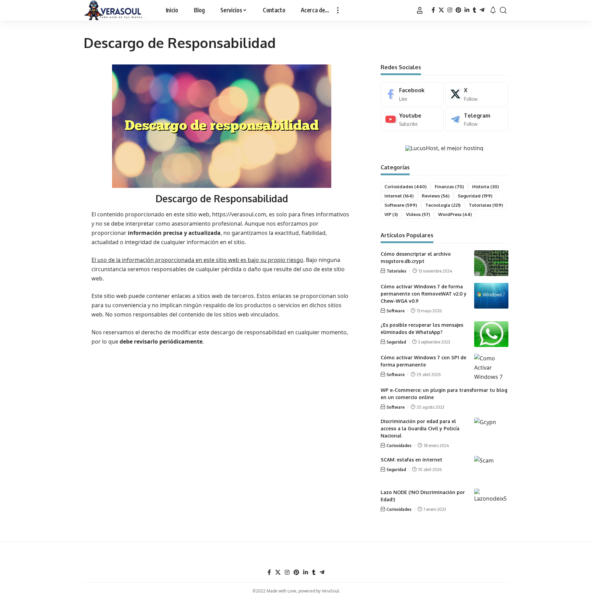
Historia (485, 186)
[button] (338, 10)
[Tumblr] (474, 10)
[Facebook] (433, 10)
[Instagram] (450, 10)
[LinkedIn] (467, 10)
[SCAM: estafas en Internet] (491, 469)
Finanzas (449, 186)
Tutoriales (486, 205)
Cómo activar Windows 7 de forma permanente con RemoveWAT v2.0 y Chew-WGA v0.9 (424, 294)
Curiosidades (405, 186)
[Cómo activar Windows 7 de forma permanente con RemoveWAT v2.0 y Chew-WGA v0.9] (491, 296)
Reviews (435, 196)
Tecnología (442, 205)
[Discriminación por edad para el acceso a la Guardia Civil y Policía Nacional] (491, 430)
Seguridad (475, 196)
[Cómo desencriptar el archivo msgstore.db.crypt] (491, 263)
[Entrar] (419, 10)
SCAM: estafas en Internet (411, 460)
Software (400, 205)
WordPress (455, 214)
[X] (441, 10)
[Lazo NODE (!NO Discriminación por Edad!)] (491, 501)
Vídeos (418, 214)
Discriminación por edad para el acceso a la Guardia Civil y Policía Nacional (420, 428)
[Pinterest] (458, 10)
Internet (399, 196)
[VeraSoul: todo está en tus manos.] (115, 10)
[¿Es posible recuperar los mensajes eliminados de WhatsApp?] (491, 334)
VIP (391, 214)
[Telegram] (482, 10)
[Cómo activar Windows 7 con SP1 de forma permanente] (491, 367)
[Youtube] (412, 119)
